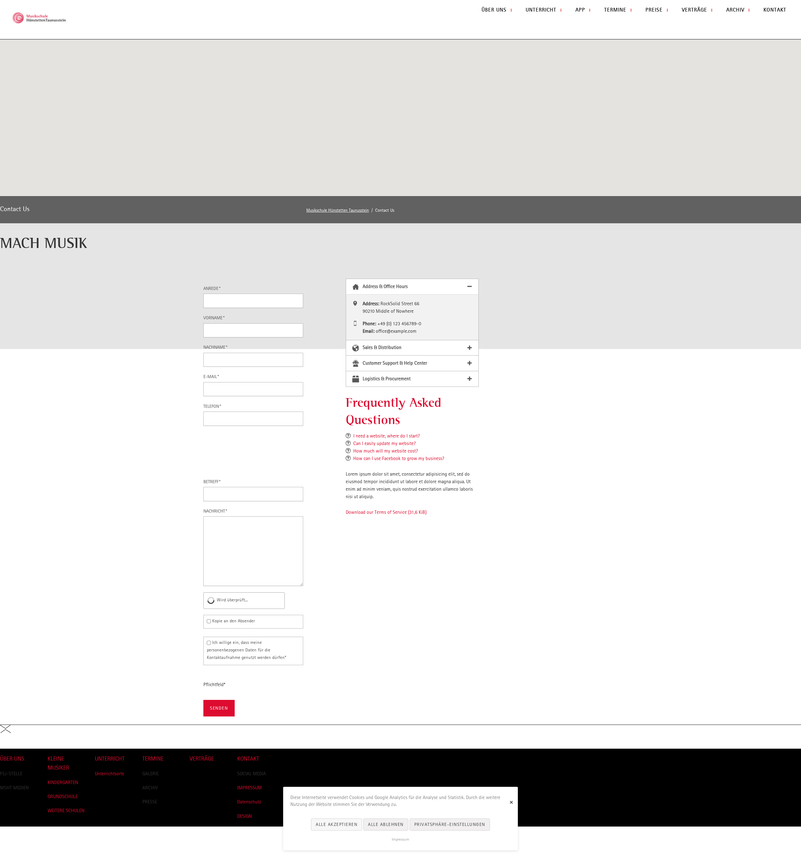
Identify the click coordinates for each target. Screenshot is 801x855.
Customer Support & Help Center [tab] (395, 363)
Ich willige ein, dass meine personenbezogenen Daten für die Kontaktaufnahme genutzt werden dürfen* (246, 650)
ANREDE (212, 288)
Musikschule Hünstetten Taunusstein (337, 210)
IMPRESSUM (249, 788)
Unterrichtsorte (109, 774)
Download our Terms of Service (386, 512)
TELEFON (212, 406)
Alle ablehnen (386, 824)
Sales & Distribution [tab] (382, 347)
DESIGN (244, 816)
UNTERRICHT (110, 758)
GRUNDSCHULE (63, 796)
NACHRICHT (215, 511)
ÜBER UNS (12, 758)
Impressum (400, 839)
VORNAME (214, 318)
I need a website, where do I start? (386, 436)
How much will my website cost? (385, 451)
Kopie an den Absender (233, 621)
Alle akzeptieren (336, 824)
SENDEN (219, 708)
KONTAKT (248, 758)
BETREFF (212, 481)
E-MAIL (212, 376)
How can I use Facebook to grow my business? (398, 458)
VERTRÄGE (202, 758)
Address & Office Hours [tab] (385, 286)
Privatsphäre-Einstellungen (449, 824)
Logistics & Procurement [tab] (387, 379)
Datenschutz (249, 802)
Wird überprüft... (232, 600)
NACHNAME (215, 347)
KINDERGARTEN (63, 782)
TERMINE (153, 758)
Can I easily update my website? (384, 443)
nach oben (10, 744)
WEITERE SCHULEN (66, 810)
